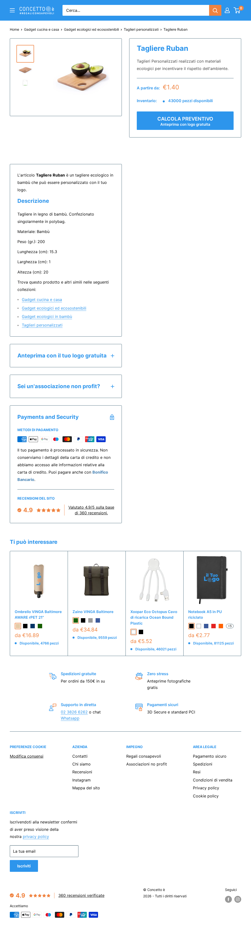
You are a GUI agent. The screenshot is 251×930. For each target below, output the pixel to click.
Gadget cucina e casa (41, 29)
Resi (197, 771)
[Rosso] (213, 626)
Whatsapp (70, 718)
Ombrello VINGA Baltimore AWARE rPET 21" (38, 614)
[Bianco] (133, 632)
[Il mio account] (227, 10)
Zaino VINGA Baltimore (93, 611)
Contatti (80, 756)
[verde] (40, 626)
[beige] (18, 626)
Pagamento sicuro (209, 756)
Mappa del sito (86, 787)
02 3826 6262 (74, 712)
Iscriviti (24, 865)
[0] (237, 10)
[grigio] (90, 620)
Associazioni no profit (146, 764)
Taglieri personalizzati (141, 29)
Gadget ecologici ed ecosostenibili (91, 29)
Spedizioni (202, 764)
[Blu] (206, 626)
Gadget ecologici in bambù (47, 316)
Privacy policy (206, 787)
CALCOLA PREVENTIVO (185, 121)
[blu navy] (32, 626)
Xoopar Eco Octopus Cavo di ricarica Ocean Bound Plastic (153, 617)
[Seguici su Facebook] (228, 899)
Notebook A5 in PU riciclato (205, 614)
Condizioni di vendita (212, 780)
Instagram (81, 780)
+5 (230, 626)
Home (14, 29)
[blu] (98, 620)
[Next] (241, 603)
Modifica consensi (26, 756)
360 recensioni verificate (81, 895)
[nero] (25, 626)
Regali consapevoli (143, 756)
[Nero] (141, 632)
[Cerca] (215, 10)
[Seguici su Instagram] (237, 899)
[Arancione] (221, 626)
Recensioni (82, 771)
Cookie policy (206, 795)
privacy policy (36, 836)
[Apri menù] (12, 10)
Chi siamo (81, 764)
